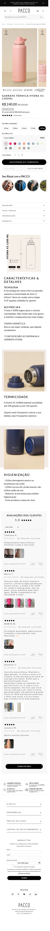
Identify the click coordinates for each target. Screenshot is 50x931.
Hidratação (10, 24)
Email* (8, 855)
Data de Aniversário (12, 860)
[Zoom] (34, 84)
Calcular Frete (35, 168)
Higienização (9, 216)
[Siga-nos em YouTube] (24, 894)
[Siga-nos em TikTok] (30, 894)
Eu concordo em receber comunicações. (25, 866)
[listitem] (8, 185)
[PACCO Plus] (38, 11)
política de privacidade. (24, 873)
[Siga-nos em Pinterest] (18, 894)
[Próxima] (43, 3)
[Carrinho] (43, 11)
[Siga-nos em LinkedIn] (36, 894)
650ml (24, 128)
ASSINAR (24, 878)
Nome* (9, 849)
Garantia (7, 221)
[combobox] (21, 17)
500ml (15, 128)
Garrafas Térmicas (20, 24)
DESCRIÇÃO (7, 205)
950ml (33, 128)
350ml (6, 128)
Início (3, 24)
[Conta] (10, 11)
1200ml (42, 128)
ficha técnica (9, 210)
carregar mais (24, 766)
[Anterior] (4, 3)
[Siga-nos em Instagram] (12, 894)
